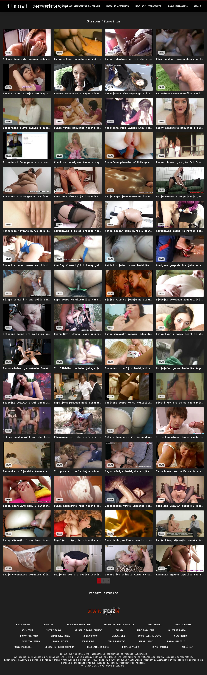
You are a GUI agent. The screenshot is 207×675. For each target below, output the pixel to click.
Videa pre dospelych (79, 624)
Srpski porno (53, 630)
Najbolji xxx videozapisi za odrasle (79, 6)
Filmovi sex (118, 636)
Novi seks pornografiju (148, 6)
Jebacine (48, 624)
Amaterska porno (60, 636)
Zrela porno (23, 624)
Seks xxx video (31, 641)
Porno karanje (183, 624)
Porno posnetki (23, 647)
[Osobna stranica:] (104, 611)
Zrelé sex (187, 647)
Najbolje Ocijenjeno (117, 6)
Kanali (197, 6)
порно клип (88, 641)
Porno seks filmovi (149, 636)
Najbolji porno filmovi (89, 630)
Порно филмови (160, 647)
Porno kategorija (178, 6)
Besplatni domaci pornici (119, 624)
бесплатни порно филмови (59, 647)
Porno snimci (60, 641)
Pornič (120, 630)
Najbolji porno (177, 630)
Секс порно (180, 636)
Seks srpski (155, 624)
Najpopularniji (43, 6)
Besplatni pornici (98, 647)
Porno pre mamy (29, 636)
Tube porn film (146, 630)
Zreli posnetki (116, 641)
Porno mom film (176, 641)
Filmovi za (91, 666)
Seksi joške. (146, 641)
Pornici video (130, 647)
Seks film (27, 630)
